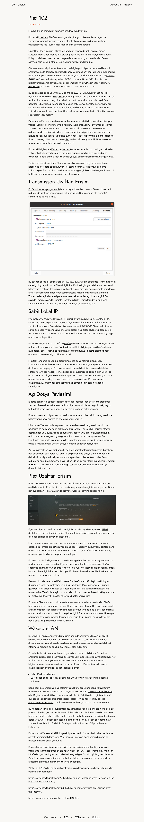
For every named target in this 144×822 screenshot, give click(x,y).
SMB (83, 432)
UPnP (105, 529)
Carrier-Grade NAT (79, 581)
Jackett (66, 149)
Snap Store (58, 96)
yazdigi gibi (57, 360)
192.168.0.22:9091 (74, 281)
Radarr (54, 149)
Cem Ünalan (19, 4)
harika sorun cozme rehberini (55, 567)
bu (67, 139)
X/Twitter (80, 817)
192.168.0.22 (87, 326)
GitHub (96, 817)
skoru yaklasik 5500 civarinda (65, 79)
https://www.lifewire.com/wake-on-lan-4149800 (53, 798)
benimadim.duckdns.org (100, 691)
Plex (30, 30)
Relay (56, 609)
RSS (66, 817)
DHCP (67, 343)
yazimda (43, 37)
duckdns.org (77, 687)
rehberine (33, 86)
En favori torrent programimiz (44, 189)
